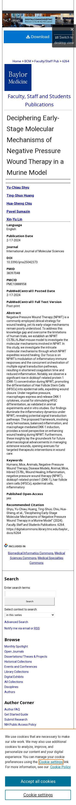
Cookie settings (51, 762)
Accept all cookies (38, 781)
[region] (38, 767)
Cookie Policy (60, 767)
